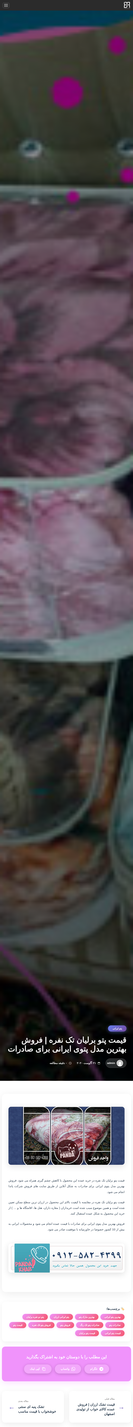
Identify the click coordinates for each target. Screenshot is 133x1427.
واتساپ (65, 1368)
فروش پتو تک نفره (41, 1325)
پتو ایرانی (117, 1028)
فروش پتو (65, 1325)
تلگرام (93, 1368)
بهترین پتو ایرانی (112, 1316)
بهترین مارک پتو (87, 1316)
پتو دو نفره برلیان (35, 1316)
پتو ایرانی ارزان (61, 1316)
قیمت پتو (17, 1325)
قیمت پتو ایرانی (113, 1333)
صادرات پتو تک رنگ (89, 1325)
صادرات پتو (115, 1325)
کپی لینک (35, 1368)
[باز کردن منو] (6, 5)
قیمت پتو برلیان (87, 1333)
